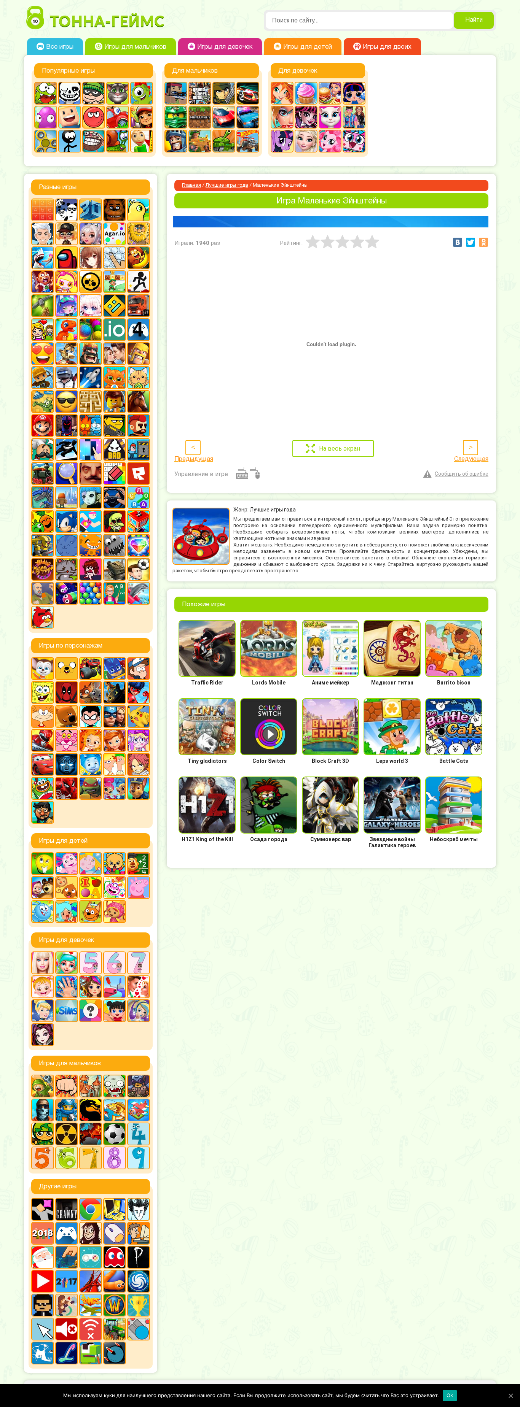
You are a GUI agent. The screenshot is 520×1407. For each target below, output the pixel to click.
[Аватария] (90, 233)
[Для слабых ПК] (114, 1209)
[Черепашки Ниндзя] (90, 788)
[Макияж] (282, 117)
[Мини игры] (66, 1233)
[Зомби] (114, 1086)
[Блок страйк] (175, 93)
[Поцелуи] (138, 986)
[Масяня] (42, 716)
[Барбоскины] (42, 668)
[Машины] (223, 117)
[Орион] (138, 425)
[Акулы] (42, 257)
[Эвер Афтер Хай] (42, 1034)
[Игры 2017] (66, 1281)
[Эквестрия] (330, 141)
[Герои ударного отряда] (223, 93)
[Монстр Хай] (306, 117)
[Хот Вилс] (247, 141)
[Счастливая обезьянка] (90, 545)
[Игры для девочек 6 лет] (114, 962)
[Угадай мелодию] (42, 569)
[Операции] (66, 986)
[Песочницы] (66, 1257)
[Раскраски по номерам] (114, 473)
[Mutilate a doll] (42, 1209)
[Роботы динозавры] (42, 497)
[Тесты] (90, 1010)
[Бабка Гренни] (66, 1209)
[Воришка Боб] (93, 93)
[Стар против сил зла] (138, 740)
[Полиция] (247, 117)
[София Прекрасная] (114, 740)
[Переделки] (114, 986)
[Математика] (138, 863)
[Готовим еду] (306, 93)
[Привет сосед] (90, 473)
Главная (191, 185)
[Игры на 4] (138, 329)
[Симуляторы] (114, 497)
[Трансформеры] (66, 764)
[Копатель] (42, 377)
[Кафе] (330, 93)
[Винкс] (282, 93)
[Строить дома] (138, 521)
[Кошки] (138, 377)
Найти (474, 20)
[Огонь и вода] (90, 425)
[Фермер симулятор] (114, 1329)
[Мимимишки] (66, 716)
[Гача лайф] (90, 305)
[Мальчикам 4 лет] (138, 1134)
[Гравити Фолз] (138, 668)
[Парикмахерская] (90, 986)
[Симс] (66, 1010)
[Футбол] (114, 1134)
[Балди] (141, 141)
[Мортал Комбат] (90, 1110)
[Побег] (138, 449)
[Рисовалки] (114, 887)
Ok (450, 1395)
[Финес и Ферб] (114, 764)
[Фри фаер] (114, 569)
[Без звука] (66, 1329)
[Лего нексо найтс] (66, 1110)
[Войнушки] (42, 1086)
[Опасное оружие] (114, 425)
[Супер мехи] (42, 545)
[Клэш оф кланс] (138, 353)
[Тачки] (42, 764)
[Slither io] (114, 1281)
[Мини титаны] (90, 716)
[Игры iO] (114, 329)
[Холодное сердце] (306, 141)
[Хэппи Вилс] (42, 593)
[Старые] (114, 1257)
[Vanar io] (114, 1353)
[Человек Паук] (66, 788)
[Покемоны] (138, 716)
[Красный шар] (93, 117)
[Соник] (66, 521)
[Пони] (282, 141)
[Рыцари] (175, 141)
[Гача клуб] (66, 305)
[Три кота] (90, 911)
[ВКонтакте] (457, 242)
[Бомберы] (66, 281)
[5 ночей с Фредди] (114, 210)
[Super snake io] (90, 1353)
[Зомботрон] (138, 1086)
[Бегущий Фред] (42, 281)
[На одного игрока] (138, 1233)
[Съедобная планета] (114, 545)
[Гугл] (90, 1209)
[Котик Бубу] (114, 377)
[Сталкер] (66, 1134)
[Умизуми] (114, 911)
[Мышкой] (114, 1233)
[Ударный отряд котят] (66, 569)
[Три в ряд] (138, 545)
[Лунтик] (66, 863)
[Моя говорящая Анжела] (330, 117)
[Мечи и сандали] (66, 425)
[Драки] (66, 1086)
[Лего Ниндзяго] (175, 117)
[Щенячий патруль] (138, 788)
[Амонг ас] (66, 257)
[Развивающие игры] (90, 887)
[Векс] (138, 281)
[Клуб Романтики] (114, 353)
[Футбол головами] (138, 569)
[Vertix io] (42, 1305)
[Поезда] (42, 473)
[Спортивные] (90, 521)
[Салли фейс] (90, 497)
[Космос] (90, 377)
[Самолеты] (138, 1110)
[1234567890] (42, 210)
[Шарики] (90, 593)
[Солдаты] (42, 1134)
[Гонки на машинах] (247, 93)
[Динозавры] (66, 329)
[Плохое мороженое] (114, 449)
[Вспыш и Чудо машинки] (90, 668)
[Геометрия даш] (114, 305)
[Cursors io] (42, 1329)
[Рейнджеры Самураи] (42, 740)
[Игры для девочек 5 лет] (90, 962)
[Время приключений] (66, 668)
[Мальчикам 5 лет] (42, 1158)
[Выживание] (42, 305)
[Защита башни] (90, 1086)
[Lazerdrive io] (66, 1353)
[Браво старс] (90, 281)
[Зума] (90, 329)
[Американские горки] (90, 1281)
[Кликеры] (45, 117)
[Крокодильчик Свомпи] (42, 401)
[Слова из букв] (138, 497)
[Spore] (138, 1281)
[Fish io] (42, 1353)
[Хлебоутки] (42, 788)
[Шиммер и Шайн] (114, 788)
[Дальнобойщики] (138, 305)
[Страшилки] (114, 521)
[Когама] (69, 117)
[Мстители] (114, 716)
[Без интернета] (90, 1329)
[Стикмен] (69, 141)
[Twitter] (470, 242)
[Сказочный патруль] (90, 740)
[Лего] (114, 401)
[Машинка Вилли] (117, 117)
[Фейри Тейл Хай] (138, 1010)
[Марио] (42, 425)
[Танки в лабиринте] (223, 141)
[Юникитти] (354, 141)
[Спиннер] (45, 141)
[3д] (90, 210)
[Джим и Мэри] (42, 329)
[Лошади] (138, 401)
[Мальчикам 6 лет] (66, 1158)
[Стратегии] (90, 1134)
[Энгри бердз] (42, 617)
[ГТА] (199, 93)
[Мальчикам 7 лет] (90, 1158)
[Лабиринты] (90, 401)
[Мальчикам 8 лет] (114, 1158)
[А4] (42, 233)
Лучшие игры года (227, 185)
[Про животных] (66, 887)
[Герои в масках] (114, 668)
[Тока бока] (66, 911)
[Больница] (66, 962)
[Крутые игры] (66, 401)
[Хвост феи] (138, 764)
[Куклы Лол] (354, 93)
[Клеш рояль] (90, 353)
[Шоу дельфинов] (138, 593)
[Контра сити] (42, 1110)
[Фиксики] (90, 764)
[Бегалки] (138, 257)
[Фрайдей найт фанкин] (90, 569)
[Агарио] (114, 233)
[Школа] (114, 593)
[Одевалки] (354, 117)
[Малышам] (114, 863)
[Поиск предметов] (66, 473)
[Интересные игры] (42, 353)
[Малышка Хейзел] (42, 986)
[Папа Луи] (42, 449)
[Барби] (42, 962)
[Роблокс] (138, 473)
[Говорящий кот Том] (117, 93)
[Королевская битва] (66, 377)
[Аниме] (90, 257)
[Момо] (90, 1233)
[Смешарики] (42, 911)
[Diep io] (138, 1329)
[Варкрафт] (114, 1305)
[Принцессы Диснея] (42, 1010)
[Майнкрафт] (199, 117)
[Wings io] (90, 1305)
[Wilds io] (66, 1305)
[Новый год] (42, 1257)
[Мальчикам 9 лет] (138, 1158)
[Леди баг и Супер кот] (138, 692)
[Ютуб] (42, 1281)
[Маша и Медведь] (42, 887)
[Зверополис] (90, 692)
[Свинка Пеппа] (138, 887)
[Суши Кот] (66, 545)
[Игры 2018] (42, 1233)
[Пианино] (90, 449)
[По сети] (90, 1257)
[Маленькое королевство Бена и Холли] (90, 863)
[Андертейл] (69, 93)
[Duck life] (138, 210)
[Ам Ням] (45, 93)
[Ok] (510, 1395)
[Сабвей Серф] (141, 117)
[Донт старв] (138, 1209)
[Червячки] (66, 593)
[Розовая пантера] (66, 740)
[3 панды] (66, 210)
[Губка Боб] (42, 692)
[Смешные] (42, 521)
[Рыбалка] (114, 1110)
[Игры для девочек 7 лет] (138, 962)
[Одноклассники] (483, 242)
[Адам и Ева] (138, 233)
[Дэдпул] (66, 692)
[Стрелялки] (199, 141)
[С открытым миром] (66, 497)
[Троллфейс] (93, 141)
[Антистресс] (114, 257)
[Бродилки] (114, 281)
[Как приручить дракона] (114, 692)
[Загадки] (42, 863)
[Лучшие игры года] (138, 1305)
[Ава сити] (66, 233)
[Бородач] (42, 812)
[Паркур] (66, 449)
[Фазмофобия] (138, 1257)
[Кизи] (141, 93)
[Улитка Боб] (117, 141)
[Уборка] (114, 1010)
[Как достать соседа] (66, 353)
